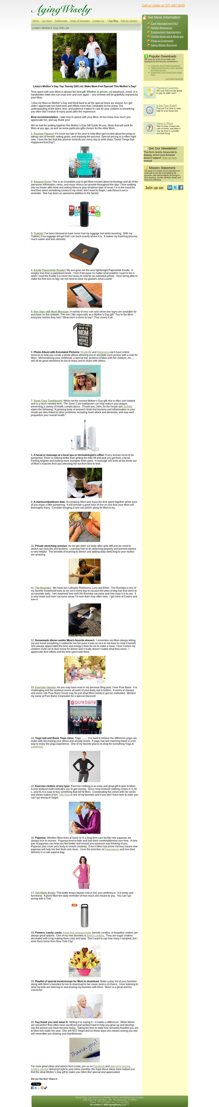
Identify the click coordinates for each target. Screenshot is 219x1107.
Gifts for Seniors (129, 20)
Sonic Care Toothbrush (48, 400)
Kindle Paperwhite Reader (49, 270)
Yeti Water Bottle (45, 892)
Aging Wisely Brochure (164, 45)
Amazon (39, 181)
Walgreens (103, 352)
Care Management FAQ (164, 23)
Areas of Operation (80, 20)
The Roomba (43, 587)
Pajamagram (112, 849)
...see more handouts (174, 79)
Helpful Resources (161, 28)
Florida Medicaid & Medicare (167, 36)
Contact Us (98, 20)
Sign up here (169, 157)
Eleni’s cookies (95, 935)
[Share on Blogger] (42, 1088)
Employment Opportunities (166, 32)
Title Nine (64, 794)
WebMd (127, 406)
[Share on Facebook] (32, 1088)
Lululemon (37, 746)
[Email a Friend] (39, 1088)
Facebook (99, 1066)
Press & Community (162, 41)
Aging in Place (164, 123)
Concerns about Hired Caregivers (165, 66)
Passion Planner (44, 133)
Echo (47, 181)
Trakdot (38, 233)
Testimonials (61, 20)
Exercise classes (45, 687)
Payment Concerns (167, 88)
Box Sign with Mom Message (51, 311)
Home (36, 20)
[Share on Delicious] (45, 1088)
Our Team (47, 20)
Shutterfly (86, 352)
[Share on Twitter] (35, 1088)
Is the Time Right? (166, 105)
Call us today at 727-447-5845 (163, 5)
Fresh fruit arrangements (77, 932)
